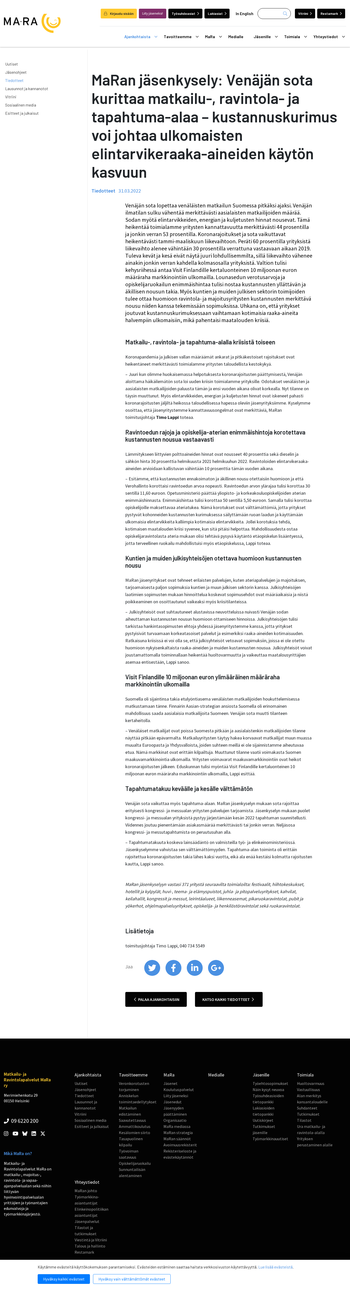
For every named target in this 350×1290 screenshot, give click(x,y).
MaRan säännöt (177, 1138)
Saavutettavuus (132, 1120)
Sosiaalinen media (20, 104)
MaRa (210, 36)
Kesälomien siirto (134, 1132)
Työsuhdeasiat (183, 13)
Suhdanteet (307, 1108)
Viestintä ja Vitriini (91, 1239)
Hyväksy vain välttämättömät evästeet (131, 1278)
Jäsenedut (172, 1101)
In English (244, 13)
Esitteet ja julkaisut (22, 113)
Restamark (329, 13)
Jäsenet (170, 1083)
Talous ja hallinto (90, 1246)
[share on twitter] (152, 974)
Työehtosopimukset (270, 1083)
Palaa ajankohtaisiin (158, 999)
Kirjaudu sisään (121, 13)
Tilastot (304, 1120)
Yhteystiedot (325, 36)
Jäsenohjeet (16, 72)
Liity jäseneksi (175, 1095)
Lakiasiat (215, 13)
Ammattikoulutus (134, 1126)
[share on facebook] (173, 974)
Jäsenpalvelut (87, 1221)
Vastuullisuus (308, 1089)
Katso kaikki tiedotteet (226, 999)
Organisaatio (175, 1120)
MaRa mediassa (176, 1126)
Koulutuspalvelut (178, 1089)
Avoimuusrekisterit (180, 1144)
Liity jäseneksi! (152, 13)
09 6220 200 (24, 1121)
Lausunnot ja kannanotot (26, 88)
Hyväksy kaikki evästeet (64, 1278)
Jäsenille (262, 36)
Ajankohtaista (137, 36)
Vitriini (303, 13)
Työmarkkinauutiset (270, 1138)
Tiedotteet (14, 80)
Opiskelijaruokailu (135, 1163)
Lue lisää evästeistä (275, 1266)
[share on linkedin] (195, 974)
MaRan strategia (178, 1132)
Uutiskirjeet (263, 1120)
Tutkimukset (308, 1114)
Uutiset (11, 63)
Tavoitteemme (178, 36)
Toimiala (292, 36)
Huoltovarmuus (310, 1083)
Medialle (235, 36)
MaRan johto (86, 1190)
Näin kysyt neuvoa (268, 1089)
